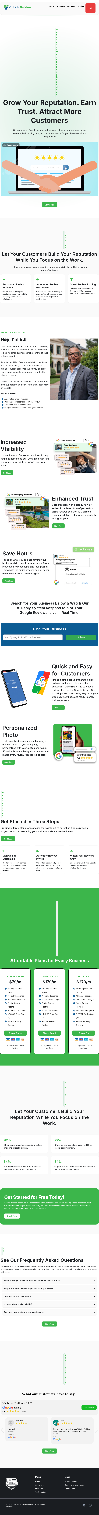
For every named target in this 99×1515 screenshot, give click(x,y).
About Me (39, 1485)
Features (39, 1488)
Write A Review (89, 1407)
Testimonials (40, 1492)
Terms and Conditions (74, 1485)
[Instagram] (90, 1505)
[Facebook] (84, 1505)
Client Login (70, 1488)
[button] (96, 1430)
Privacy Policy (71, 1481)
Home (37, 1481)
